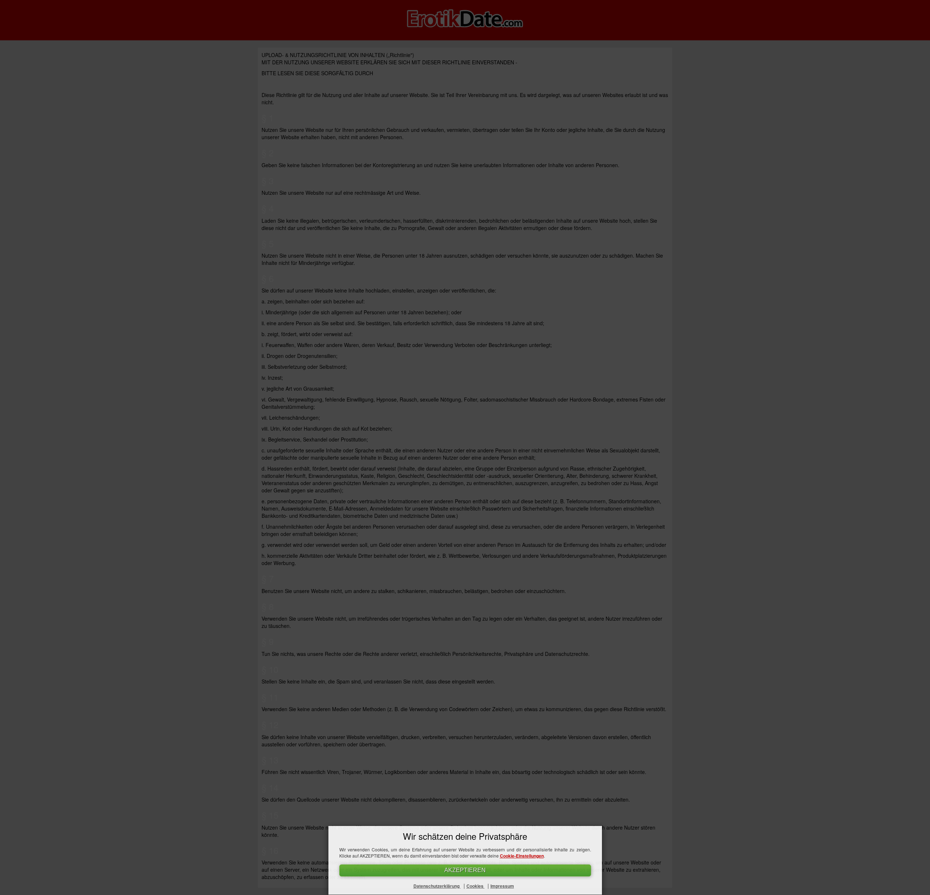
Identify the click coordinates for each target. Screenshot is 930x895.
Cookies (475, 886)
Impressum (502, 886)
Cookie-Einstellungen (522, 855)
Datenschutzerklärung (437, 886)
